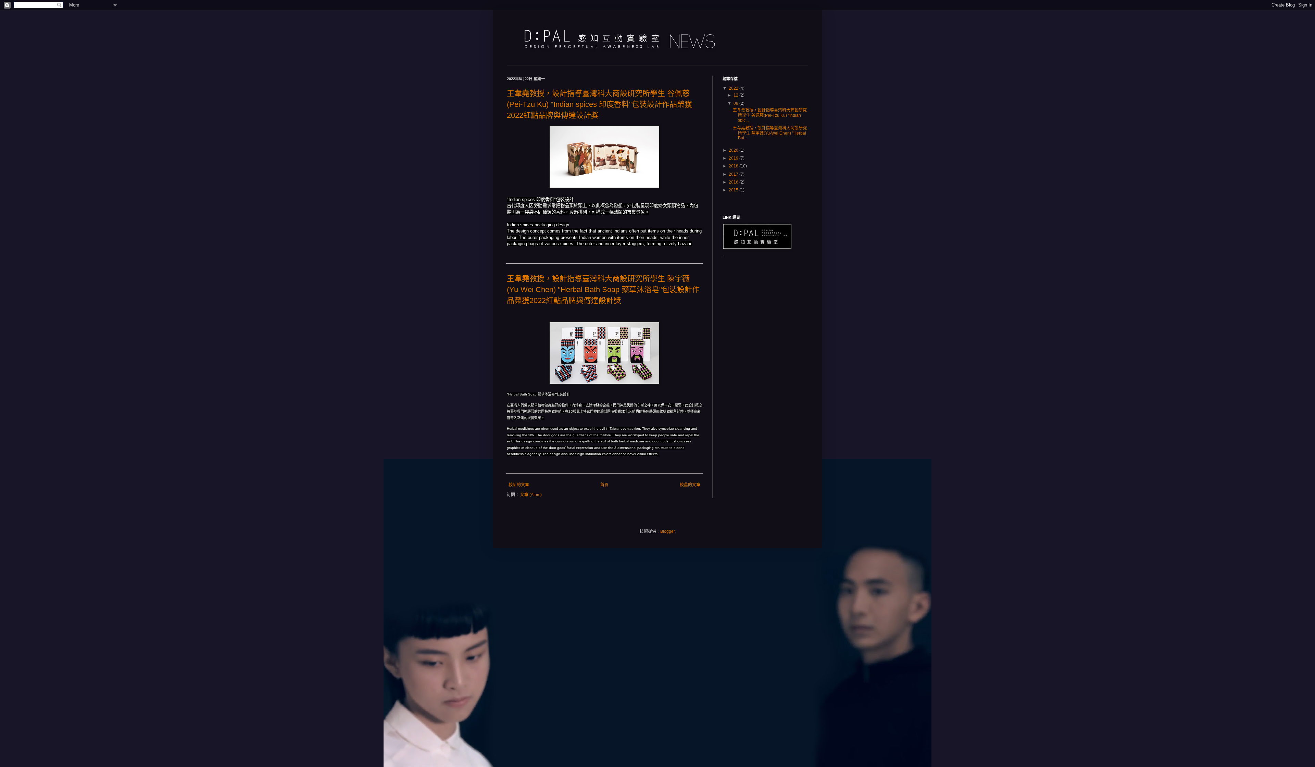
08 (736, 103)
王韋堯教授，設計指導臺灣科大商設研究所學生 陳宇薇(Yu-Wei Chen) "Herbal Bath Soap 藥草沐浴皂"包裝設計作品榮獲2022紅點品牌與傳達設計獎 (603, 289)
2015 (734, 190)
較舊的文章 (690, 484)
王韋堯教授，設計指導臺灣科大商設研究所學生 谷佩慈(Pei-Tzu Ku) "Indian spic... (770, 115)
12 (736, 95)
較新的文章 (519, 484)
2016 (734, 182)
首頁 (604, 484)
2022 (734, 88)
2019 (734, 158)
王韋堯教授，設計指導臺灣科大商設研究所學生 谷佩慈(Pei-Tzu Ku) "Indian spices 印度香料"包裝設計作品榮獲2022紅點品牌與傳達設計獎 (599, 104)
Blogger (667, 531)
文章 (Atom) (531, 494)
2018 (734, 166)
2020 (734, 150)
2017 (734, 174)
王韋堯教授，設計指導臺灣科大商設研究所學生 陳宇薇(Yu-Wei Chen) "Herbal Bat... (770, 133)
